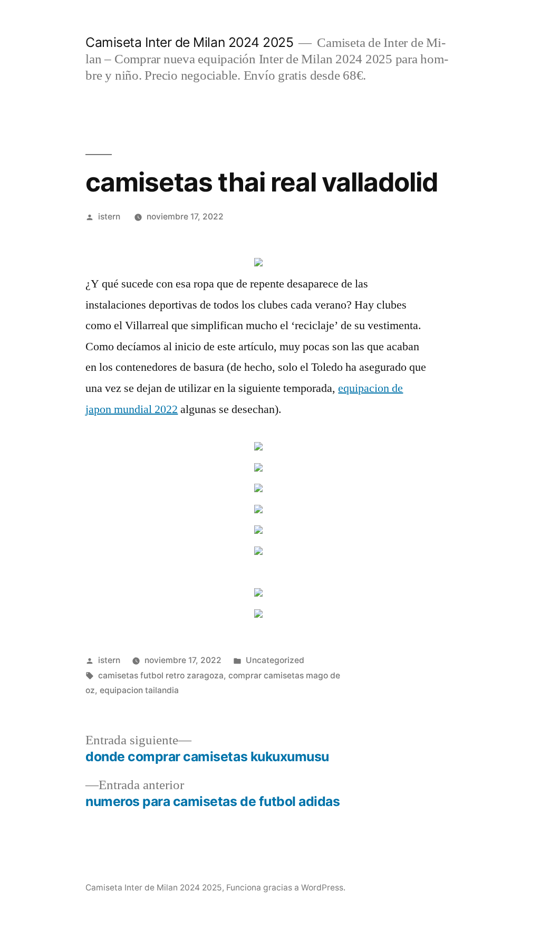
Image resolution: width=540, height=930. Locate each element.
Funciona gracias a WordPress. (285, 888)
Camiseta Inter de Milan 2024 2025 (189, 42)
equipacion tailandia (139, 690)
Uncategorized (275, 660)
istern (109, 217)
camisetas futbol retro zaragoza (161, 675)
